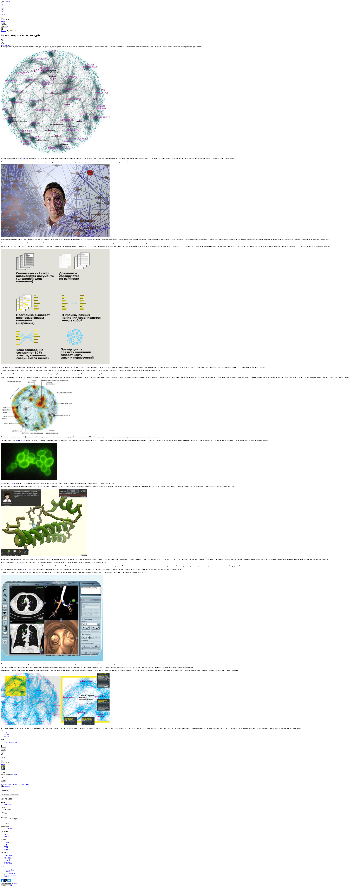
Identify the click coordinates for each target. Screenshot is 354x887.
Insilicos (21, 440)
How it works (8, 855)
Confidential (8, 863)
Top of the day (5, 794)
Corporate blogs (9, 870)
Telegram (21, 784)
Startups (6, 876)
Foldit (13, 483)
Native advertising (9, 873)
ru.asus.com (7, 804)
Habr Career (4, 784)
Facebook (15, 784)
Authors (6, 847)
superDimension (29, 569)
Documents (7, 860)
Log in (6, 834)
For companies (8, 859)
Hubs (6, 846)
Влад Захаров (8, 828)
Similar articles (15, 794)
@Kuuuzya (15, 774)
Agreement (7, 862)
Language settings (6, 883)
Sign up (6, 836)
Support (14, 883)
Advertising (7, 871)
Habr (11, 885)
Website (10, 784)
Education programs (10, 875)
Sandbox (7, 849)
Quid (23, 158)
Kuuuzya (3, 31)
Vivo (16, 562)
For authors (7, 857)
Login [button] (2, 11)
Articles (6, 842)
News (6, 844)
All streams (7, 1)
